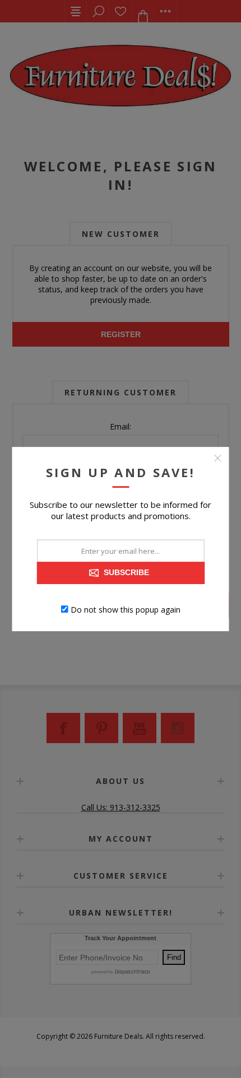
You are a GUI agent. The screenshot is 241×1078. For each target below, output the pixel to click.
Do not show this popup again (125, 609)
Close (218, 458)
